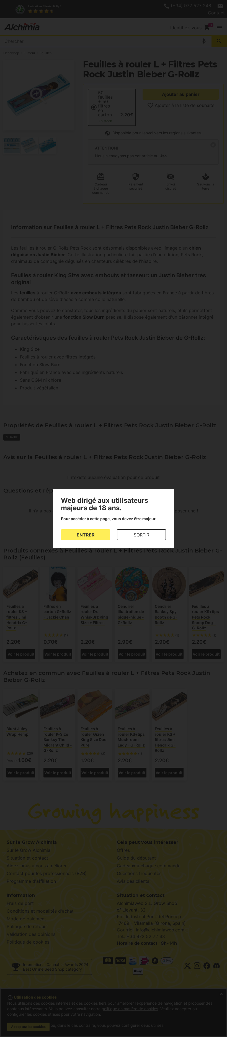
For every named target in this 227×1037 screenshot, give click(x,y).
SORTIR (141, 535)
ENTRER (86, 535)
